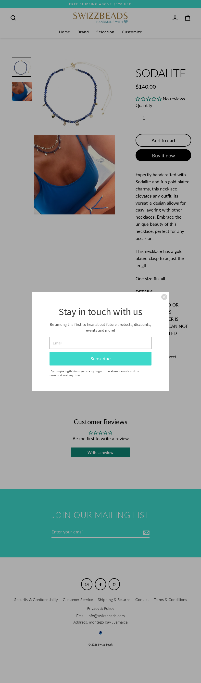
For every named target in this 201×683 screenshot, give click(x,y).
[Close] (164, 297)
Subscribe (100, 358)
